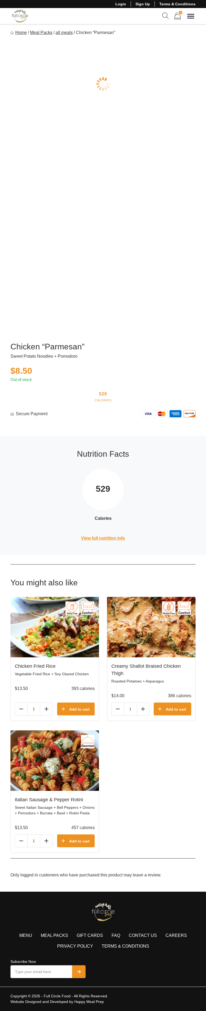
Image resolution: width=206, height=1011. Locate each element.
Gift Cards (90, 935)
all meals (64, 32)
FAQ (116, 935)
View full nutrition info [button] (103, 538)
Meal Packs (41, 32)
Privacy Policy (75, 946)
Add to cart (79, 709)
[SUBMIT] (79, 971)
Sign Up (142, 4)
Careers (176, 935)
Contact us (143, 935)
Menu (25, 935)
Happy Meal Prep (89, 1001)
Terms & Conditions (177, 4)
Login (120, 4)
